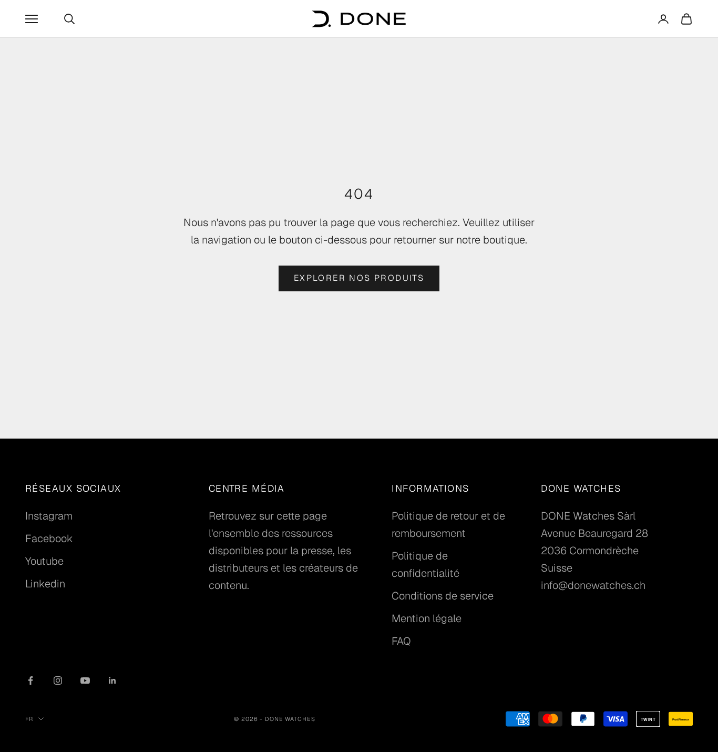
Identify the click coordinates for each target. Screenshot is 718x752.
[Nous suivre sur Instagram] (58, 680)
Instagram (49, 516)
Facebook (49, 538)
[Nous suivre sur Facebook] (30, 680)
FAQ (401, 641)
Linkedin (45, 584)
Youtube (44, 561)
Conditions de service (443, 596)
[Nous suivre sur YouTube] (85, 680)
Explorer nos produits (359, 277)
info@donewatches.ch (593, 585)
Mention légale (426, 618)
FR (29, 719)
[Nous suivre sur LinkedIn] (112, 680)
